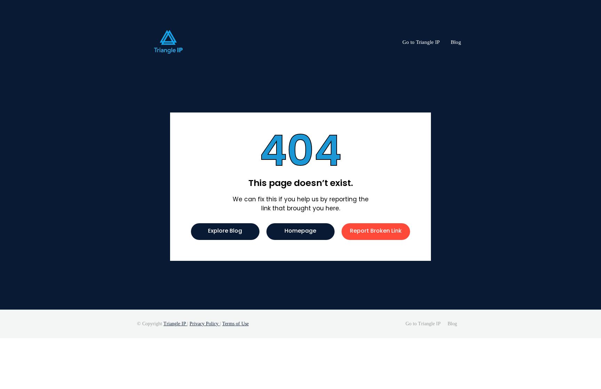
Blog (456, 42)
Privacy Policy (205, 323)
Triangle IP (175, 323)
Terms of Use (235, 323)
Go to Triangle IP (421, 42)
